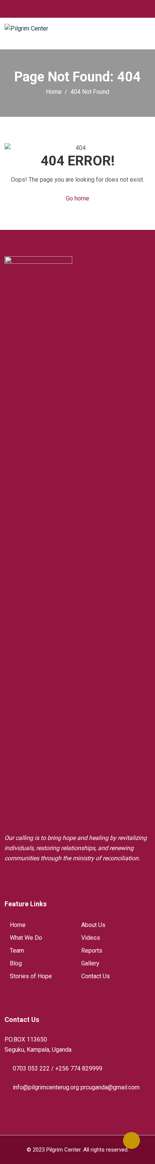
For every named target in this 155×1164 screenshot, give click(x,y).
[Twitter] (32, 879)
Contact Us (95, 976)
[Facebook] (12, 879)
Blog (16, 963)
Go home (77, 198)
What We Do (26, 937)
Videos (90, 937)
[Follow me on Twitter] (71, 9)
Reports (91, 950)
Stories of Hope (31, 976)
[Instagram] (73, 879)
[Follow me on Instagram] (80, 9)
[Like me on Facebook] (61, 9)
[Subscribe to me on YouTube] (90, 9)
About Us (93, 924)
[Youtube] (52, 879)
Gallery (90, 963)
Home (18, 924)
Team (17, 950)
